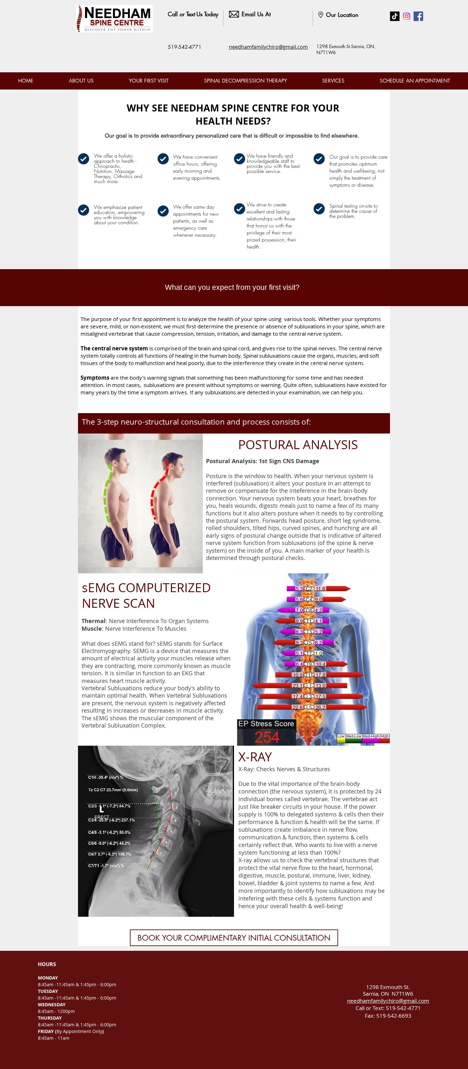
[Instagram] (406, 16)
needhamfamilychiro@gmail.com (268, 46)
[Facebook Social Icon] (418, 16)
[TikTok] (395, 16)
